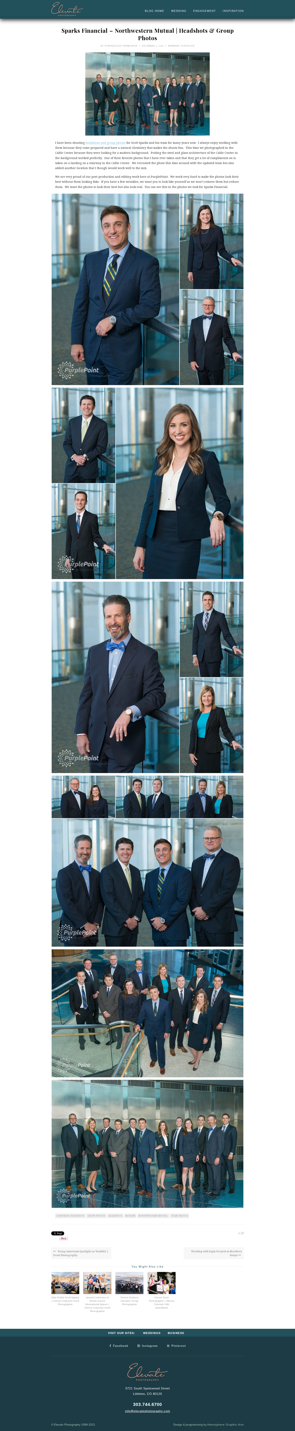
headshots (115, 1216)
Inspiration (233, 10)
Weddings (152, 1333)
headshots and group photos (105, 142)
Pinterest (178, 1345)
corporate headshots (70, 1216)
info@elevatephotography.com (147, 1411)
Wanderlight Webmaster (121, 45)
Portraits (187, 45)
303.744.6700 (147, 1404)
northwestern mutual (153, 1216)
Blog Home (154, 10)
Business (173, 45)
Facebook (120, 1345)
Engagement (204, 10)
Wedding (178, 10)
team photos (179, 1216)
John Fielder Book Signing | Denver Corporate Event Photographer (65, 1301)
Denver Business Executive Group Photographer (129, 1301)
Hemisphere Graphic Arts (225, 1424)
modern (130, 1216)
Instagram (149, 1345)
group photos (96, 1216)
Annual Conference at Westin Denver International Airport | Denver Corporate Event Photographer (97, 1304)
